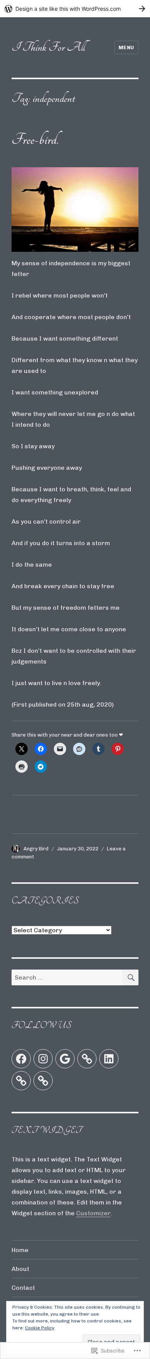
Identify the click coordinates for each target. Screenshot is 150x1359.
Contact (23, 1287)
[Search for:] (67, 977)
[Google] (65, 1058)
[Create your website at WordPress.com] (75, 8)
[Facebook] (21, 1058)
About (20, 1269)
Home (20, 1250)
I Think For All (48, 47)
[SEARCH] (130, 977)
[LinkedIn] (108, 1058)
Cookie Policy (39, 1328)
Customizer (93, 1213)
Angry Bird (35, 849)
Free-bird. (35, 139)
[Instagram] (43, 1058)
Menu (126, 47)
